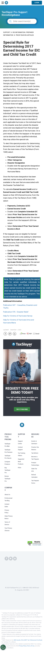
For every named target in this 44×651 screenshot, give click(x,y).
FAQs (19, 467)
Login (36, 2)
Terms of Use (30, 646)
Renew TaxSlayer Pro (7, 478)
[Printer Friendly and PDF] (29, 334)
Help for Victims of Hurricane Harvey (17, 316)
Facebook (5, 333)
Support (6, 32)
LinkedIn (14, 333)
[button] (21, 544)
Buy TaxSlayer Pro (7, 470)
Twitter (10, 333)
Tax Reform (34, 453)
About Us (7, 494)
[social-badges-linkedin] (15, 558)
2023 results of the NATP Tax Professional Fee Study (28, 640)
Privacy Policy (22, 646)
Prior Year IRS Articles (25, 35)
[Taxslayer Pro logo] (22, 425)
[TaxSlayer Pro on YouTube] (11, 558)
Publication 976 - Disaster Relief (15, 312)
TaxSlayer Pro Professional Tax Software (6, 2)
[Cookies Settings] (3, 647)
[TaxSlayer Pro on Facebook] (6, 558)
